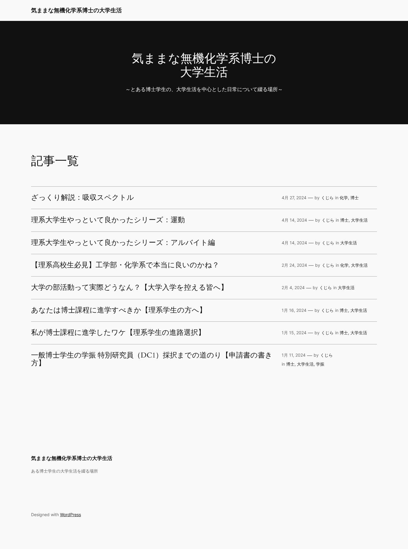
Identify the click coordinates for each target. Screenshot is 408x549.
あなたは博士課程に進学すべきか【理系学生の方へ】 (118, 310)
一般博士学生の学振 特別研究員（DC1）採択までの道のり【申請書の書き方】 (151, 359)
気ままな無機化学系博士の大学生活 (76, 10)
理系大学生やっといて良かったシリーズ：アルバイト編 (123, 243)
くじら (327, 197)
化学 (344, 197)
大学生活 (359, 220)
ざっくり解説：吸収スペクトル (82, 198)
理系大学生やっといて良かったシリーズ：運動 (108, 220)
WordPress (70, 514)
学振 (320, 363)
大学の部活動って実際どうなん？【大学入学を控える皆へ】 (129, 288)
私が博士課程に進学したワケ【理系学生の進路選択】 (118, 333)
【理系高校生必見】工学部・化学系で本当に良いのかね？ (125, 265)
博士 (354, 197)
